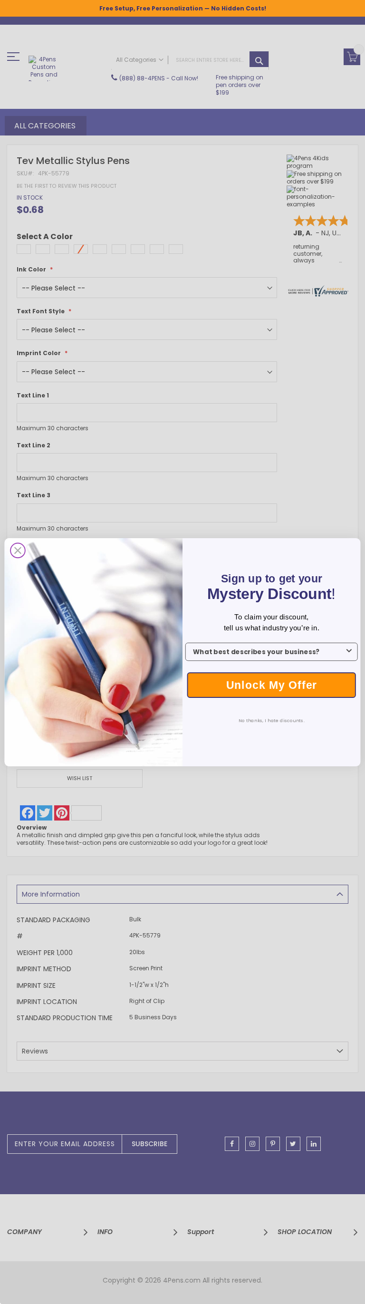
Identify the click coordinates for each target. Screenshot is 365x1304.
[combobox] (269, 651)
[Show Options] (349, 651)
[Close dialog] (18, 550)
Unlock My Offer (271, 684)
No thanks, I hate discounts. (272, 720)
